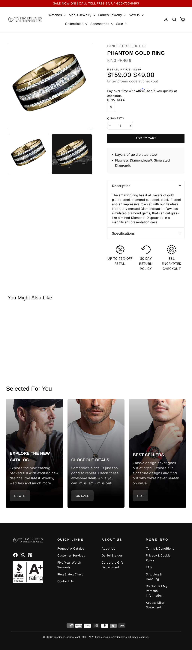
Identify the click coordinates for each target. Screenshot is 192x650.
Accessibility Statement (155, 605)
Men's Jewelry (80, 15)
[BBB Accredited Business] (28, 572)
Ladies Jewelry (110, 15)
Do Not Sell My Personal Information (156, 591)
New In (135, 15)
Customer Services (71, 555)
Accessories (100, 24)
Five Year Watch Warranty (69, 565)
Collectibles (75, 24)
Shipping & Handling (154, 577)
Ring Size (116, 99)
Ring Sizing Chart (70, 574)
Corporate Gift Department (112, 565)
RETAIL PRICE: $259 (124, 69)
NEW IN (20, 496)
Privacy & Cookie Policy (158, 558)
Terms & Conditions (160, 548)
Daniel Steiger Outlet (126, 46)
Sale (120, 24)
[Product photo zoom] (50, 86)
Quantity (116, 118)
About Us (108, 548)
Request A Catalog (71, 548)
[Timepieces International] (25, 19)
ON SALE (82, 496)
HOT (140, 496)
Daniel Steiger (112, 555)
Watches (55, 15)
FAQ (149, 567)
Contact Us (65, 581)
